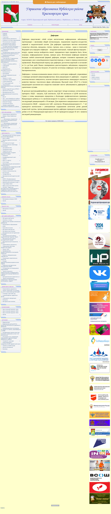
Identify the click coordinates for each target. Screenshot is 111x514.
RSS (107, 27)
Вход (80, 24)
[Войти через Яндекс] (103, 60)
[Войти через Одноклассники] (99, 64)
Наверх (3, 507)
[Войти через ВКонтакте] (96, 60)
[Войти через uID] (92, 60)
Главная (30, 24)
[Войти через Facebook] (99, 60)
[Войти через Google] (107, 60)
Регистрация (55, 24)
